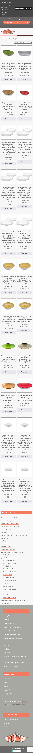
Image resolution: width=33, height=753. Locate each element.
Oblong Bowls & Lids (9, 572)
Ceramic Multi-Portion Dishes (10, 523)
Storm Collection (8, 595)
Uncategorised (5, 603)
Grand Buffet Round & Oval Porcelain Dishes (15, 535)
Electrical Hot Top (6, 529)
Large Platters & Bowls (10, 563)
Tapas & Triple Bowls (9, 597)
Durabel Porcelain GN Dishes (10, 526)
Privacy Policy (8, 694)
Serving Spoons (8, 586)
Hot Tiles (3, 541)
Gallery (6, 686)
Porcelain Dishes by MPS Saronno (12, 552)
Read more (8, 79)
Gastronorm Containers (10, 560)
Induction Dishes (6, 547)
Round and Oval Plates (10, 580)
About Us (6, 679)
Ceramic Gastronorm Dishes (10, 518)
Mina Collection (7, 566)
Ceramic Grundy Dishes (8, 521)
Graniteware (5, 538)
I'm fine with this (23, 8)
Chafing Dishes (7, 555)
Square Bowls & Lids (9, 589)
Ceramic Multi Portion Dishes (13, 627)
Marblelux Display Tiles (8, 549)
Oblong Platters (7, 574)
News (5, 682)
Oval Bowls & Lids (8, 577)
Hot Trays (4, 544)
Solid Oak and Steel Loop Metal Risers (13, 600)
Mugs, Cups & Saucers (10, 569)
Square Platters (7, 592)
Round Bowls (7, 583)
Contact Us (7, 690)
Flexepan (4, 532)
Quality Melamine (6, 558)
